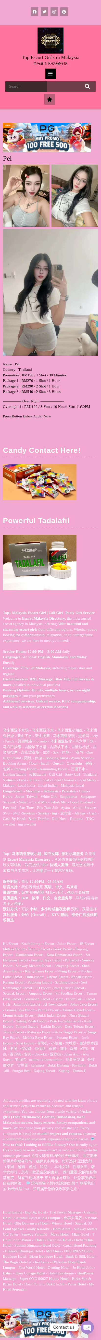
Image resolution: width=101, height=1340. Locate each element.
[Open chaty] (87, 1327)
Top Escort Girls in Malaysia (50, 57)
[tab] (50, 74)
